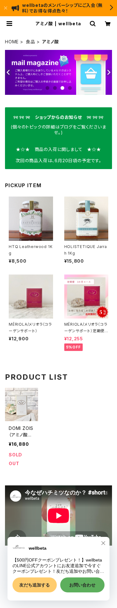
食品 (30, 41)
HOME (12, 41)
